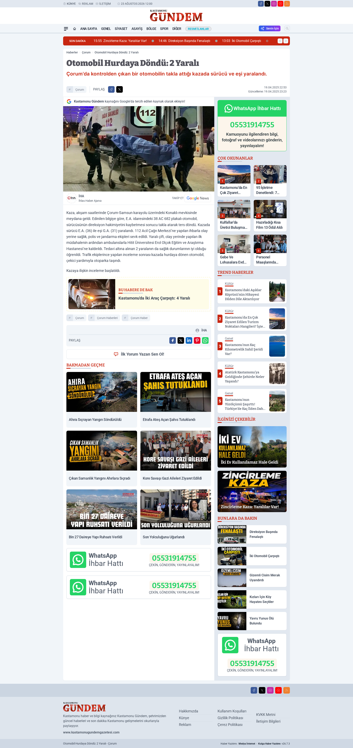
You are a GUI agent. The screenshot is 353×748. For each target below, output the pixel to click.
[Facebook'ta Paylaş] (111, 89)
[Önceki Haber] (280, 40)
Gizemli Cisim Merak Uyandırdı (249, 41)
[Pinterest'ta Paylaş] (197, 340)
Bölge (151, 29)
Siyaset (121, 29)
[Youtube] (280, 4)
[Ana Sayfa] (74, 29)
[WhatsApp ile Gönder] (205, 340)
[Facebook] (261, 4)
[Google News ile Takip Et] (197, 198)
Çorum (86, 52)
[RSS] (287, 4)
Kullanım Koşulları (232, 711)
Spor (164, 29)
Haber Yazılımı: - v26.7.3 (255, 743)
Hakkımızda (188, 711)
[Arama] (287, 28)
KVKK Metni (265, 714)
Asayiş (137, 29)
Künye (71, 3)
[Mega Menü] (66, 29)
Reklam (87, 3)
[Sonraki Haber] (285, 40)
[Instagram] (274, 4)
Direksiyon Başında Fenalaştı (133, 41)
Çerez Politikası (230, 724)
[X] (267, 4)
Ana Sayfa (88, 29)
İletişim (105, 3)
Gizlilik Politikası (230, 718)
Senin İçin (272, 28)
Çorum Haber (139, 318)
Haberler (72, 52)
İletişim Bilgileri (268, 721)
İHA (90, 198)
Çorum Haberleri (107, 318)
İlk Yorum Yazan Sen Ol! (142, 354)
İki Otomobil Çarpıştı (190, 41)
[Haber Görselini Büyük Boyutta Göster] (138, 149)
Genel (106, 29)
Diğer (176, 29)
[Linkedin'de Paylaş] (189, 340)
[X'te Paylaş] (119, 89)
